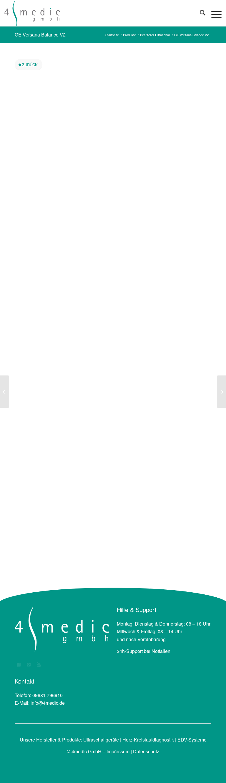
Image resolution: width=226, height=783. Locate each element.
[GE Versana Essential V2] (221, 391)
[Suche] (199, 13)
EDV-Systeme (192, 739)
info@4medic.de (48, 702)
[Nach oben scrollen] (189, 761)
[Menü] (213, 13)
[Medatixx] (4, 391)
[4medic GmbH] (32, 13)
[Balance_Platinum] (61, 120)
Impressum (118, 751)
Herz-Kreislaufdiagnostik (148, 739)
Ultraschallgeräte (101, 739)
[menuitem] (199, 13)
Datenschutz (146, 751)
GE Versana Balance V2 (40, 34)
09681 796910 (47, 695)
